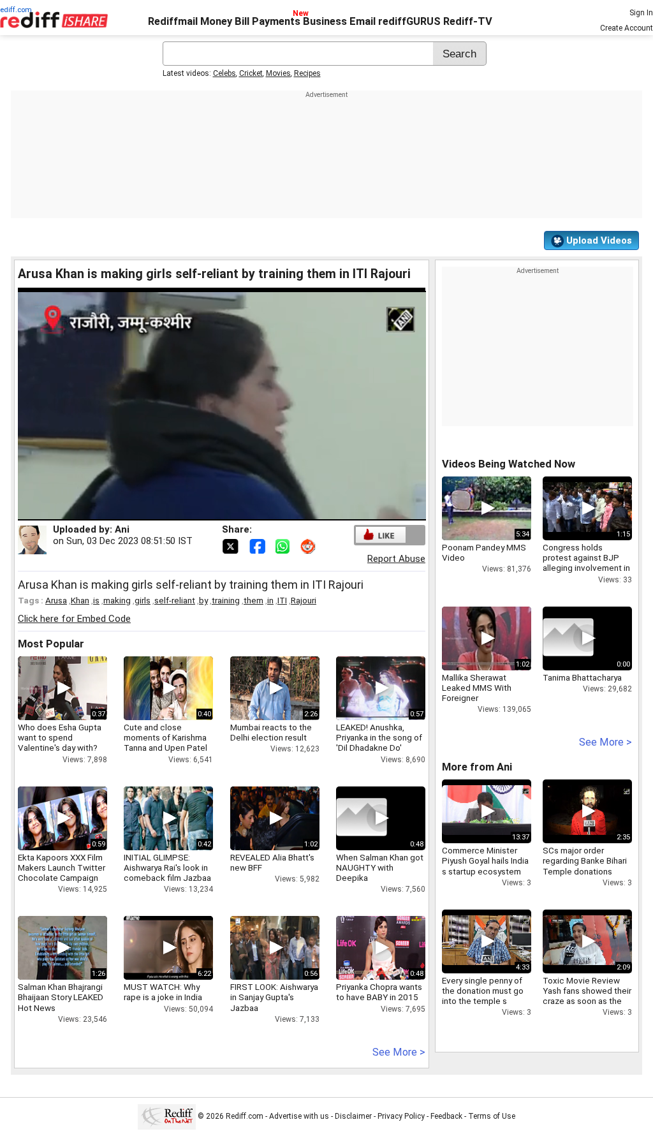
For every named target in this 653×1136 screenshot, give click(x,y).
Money (216, 21)
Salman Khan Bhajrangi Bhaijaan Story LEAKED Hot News (60, 997)
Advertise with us (299, 1116)
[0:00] (568, 638)
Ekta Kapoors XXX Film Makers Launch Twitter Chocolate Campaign (61, 867)
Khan (80, 600)
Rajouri (303, 600)
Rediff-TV (467, 21)
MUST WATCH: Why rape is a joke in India (163, 992)
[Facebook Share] (258, 545)
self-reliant (174, 600)
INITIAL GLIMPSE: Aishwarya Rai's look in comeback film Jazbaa (167, 867)
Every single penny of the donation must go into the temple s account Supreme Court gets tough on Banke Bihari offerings (483, 1006)
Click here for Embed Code (74, 618)
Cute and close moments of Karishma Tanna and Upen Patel (165, 737)
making (117, 600)
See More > (398, 1052)
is (96, 600)
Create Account (626, 28)
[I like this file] (381, 535)
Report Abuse (396, 558)
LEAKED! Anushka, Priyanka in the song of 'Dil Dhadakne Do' (379, 737)
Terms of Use (491, 1116)
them (253, 600)
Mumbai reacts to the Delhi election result (271, 732)
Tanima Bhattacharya (582, 677)
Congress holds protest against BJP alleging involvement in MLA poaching (586, 563)
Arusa (56, 600)
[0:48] (361, 818)
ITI (282, 600)
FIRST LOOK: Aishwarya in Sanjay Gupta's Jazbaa (274, 997)
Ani (122, 529)
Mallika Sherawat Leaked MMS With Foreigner (476, 687)
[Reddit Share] (309, 545)
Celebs (224, 73)
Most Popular (51, 644)
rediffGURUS (409, 21)
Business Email (339, 21)
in (270, 600)
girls (142, 600)
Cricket (251, 73)
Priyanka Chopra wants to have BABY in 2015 (379, 992)
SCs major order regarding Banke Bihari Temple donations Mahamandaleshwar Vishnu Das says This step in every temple (585, 876)
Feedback (446, 1116)
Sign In (641, 12)
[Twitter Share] (231, 545)
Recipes (307, 73)
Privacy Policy (401, 1116)
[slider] (208, 511)
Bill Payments (267, 21)
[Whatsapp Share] (285, 545)
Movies (278, 73)
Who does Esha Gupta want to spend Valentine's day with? (59, 737)
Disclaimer (353, 1116)
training (226, 600)
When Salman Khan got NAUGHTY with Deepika (379, 867)
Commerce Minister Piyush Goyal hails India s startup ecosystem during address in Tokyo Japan (485, 871)
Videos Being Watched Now (508, 464)
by (203, 600)
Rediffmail (173, 21)
